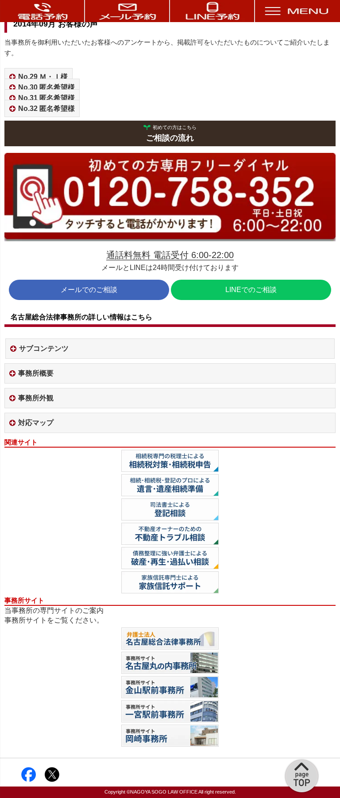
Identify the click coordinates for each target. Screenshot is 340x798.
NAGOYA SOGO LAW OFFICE (163, 791)
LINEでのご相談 (251, 289)
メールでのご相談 (89, 289)
